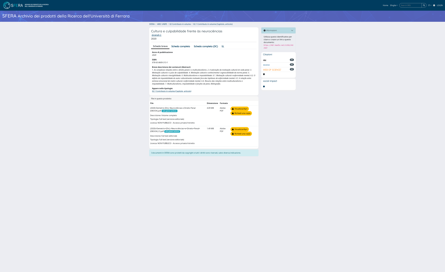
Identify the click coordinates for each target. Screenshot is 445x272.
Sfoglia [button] (393, 5)
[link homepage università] (25, 5)
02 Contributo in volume (180, 24)
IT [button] (429, 5)
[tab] (223, 46)
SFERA (152, 24)
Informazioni (271, 30)
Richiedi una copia (242, 113)
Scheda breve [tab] (160, 46)
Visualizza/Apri (240, 109)
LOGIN (440, 5)
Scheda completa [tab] (180, 46)
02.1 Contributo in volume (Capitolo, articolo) (213, 24)
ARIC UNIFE (162, 24)
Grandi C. (156, 34)
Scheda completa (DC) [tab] (206, 46)
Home (385, 5)
